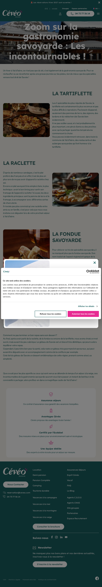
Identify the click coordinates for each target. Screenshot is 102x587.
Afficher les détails (86, 306)
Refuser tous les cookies (50, 314)
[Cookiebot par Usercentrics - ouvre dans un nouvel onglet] (88, 272)
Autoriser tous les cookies (83, 314)
